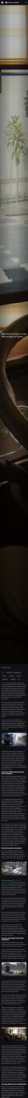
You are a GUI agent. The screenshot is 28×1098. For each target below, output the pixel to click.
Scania (24, 704)
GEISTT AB (4, 683)
